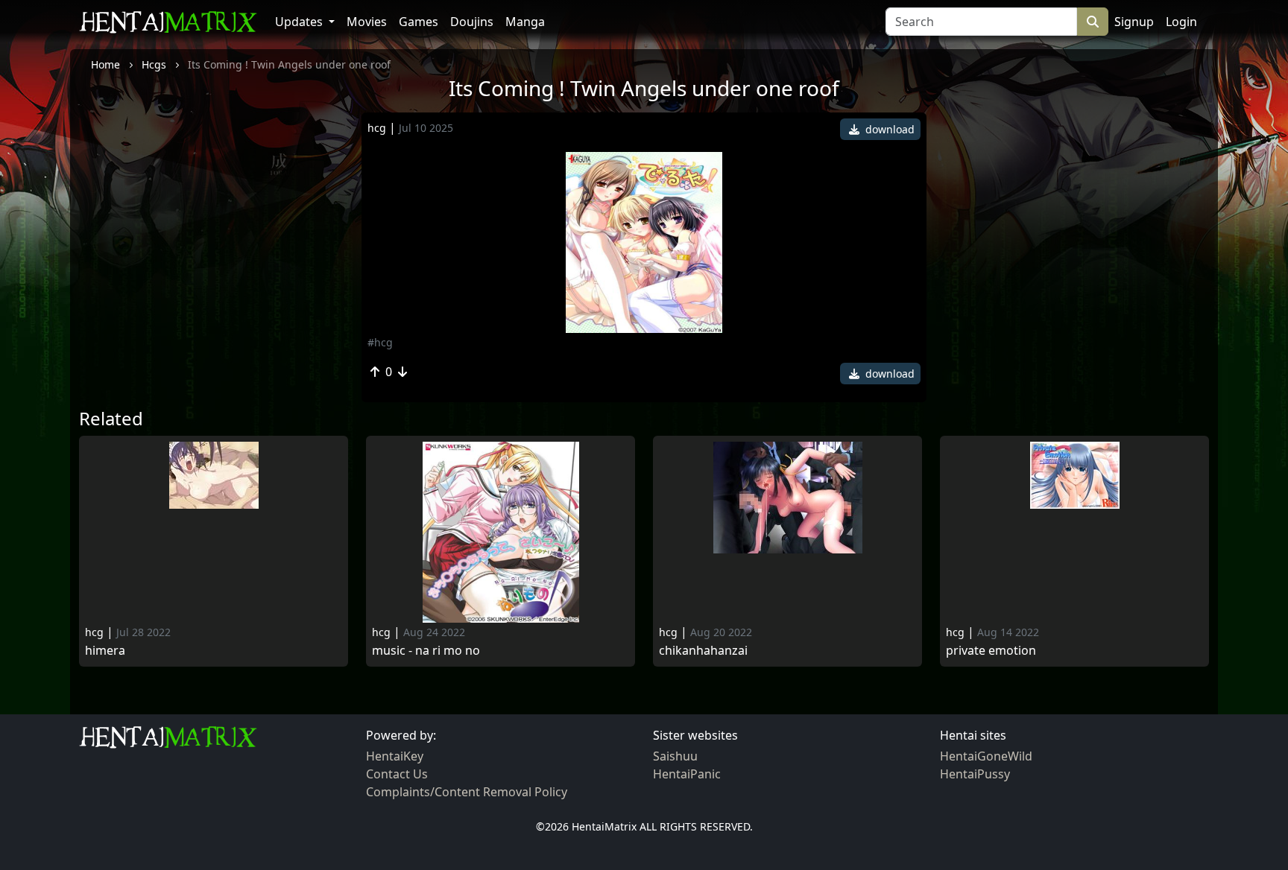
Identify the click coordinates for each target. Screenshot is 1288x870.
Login (1181, 21)
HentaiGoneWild (986, 756)
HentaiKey (394, 756)
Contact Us (397, 774)
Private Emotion (991, 651)
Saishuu (675, 756)
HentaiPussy (975, 774)
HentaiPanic (687, 774)
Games (418, 21)
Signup (1134, 21)
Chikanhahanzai (703, 651)
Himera (105, 651)
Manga (525, 21)
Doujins (471, 21)
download (888, 129)
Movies (367, 21)
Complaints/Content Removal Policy (466, 792)
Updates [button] (300, 21)
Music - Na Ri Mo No (426, 651)
